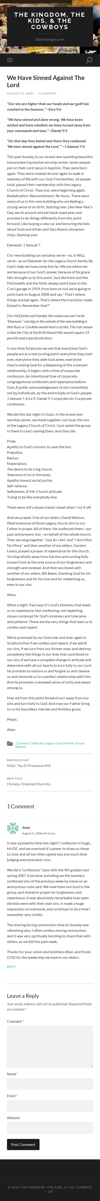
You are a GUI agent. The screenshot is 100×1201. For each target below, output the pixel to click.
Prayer (80, 743)
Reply (11, 966)
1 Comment (47, 93)
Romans (20, 747)
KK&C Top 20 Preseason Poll (29, 763)
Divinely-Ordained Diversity (28, 781)
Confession (36, 743)
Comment (15, 1021)
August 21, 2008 (20, 93)
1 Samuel (21, 743)
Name (12, 1074)
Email (12, 1096)
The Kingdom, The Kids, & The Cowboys (50, 20)
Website (13, 1118)
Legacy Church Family (59, 743)
